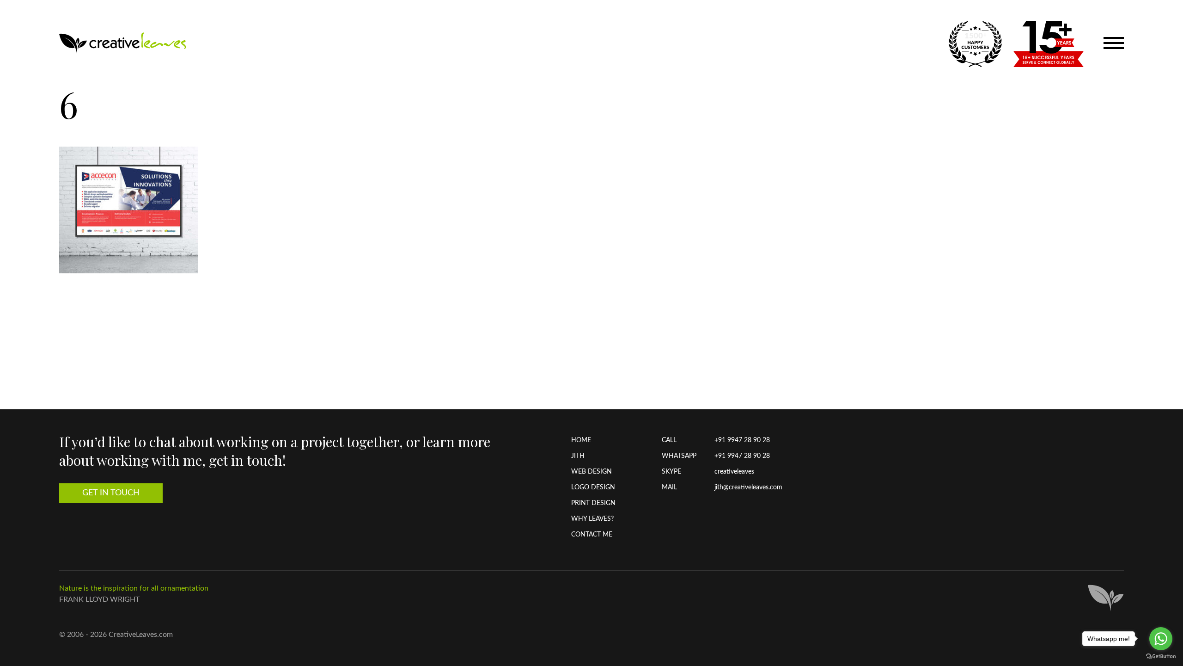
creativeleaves (734, 472)
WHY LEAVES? (592, 519)
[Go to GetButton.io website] (1161, 657)
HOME (581, 440)
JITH (578, 456)
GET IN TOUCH (111, 493)
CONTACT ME (591, 534)
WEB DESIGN (591, 472)
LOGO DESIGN (593, 487)
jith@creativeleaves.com (748, 487)
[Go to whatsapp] (1160, 638)
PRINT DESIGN (593, 503)
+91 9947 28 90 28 (742, 440)
